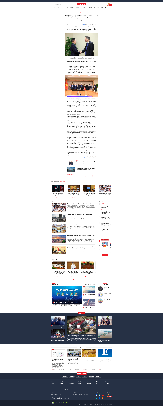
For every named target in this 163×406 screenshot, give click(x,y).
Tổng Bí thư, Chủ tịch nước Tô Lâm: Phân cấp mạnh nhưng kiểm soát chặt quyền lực (73, 272)
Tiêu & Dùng (72, 376)
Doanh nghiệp (90, 7)
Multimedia (55, 284)
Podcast (86, 284)
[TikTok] (109, 1)
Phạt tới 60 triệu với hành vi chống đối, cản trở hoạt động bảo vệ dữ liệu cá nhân (58, 194)
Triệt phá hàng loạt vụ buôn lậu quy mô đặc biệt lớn (104, 326)
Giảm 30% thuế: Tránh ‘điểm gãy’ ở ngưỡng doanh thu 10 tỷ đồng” (80, 246)
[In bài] (67, 24)
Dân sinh (106, 7)
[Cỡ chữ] (69, 24)
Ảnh (51, 389)
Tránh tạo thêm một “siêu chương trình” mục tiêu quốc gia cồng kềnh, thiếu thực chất (59, 272)
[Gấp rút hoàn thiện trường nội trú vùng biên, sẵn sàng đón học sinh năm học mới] (81, 325)
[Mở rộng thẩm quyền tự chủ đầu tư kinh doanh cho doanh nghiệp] (58, 320)
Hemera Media (65, 402)
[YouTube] (107, 1)
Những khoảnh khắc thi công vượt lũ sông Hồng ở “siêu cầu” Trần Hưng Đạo (105, 340)
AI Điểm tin (105, 284)
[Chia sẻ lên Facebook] (89, 24)
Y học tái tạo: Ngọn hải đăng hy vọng (89, 308)
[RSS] (103, 398)
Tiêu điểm (57, 7)
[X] (103, 1)
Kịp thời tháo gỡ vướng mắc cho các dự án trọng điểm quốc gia (79, 203)
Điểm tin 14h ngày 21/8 (107, 288)
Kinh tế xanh (77, 7)
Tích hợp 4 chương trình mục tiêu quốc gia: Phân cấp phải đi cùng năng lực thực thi (87, 272)
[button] (73, 279)
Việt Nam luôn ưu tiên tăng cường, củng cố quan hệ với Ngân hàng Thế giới (85, 162)
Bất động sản (96, 7)
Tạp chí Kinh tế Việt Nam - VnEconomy (106, 403)
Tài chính (66, 7)
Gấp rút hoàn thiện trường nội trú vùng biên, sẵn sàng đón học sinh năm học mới (81, 336)
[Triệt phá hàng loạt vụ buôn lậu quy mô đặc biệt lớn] (105, 320)
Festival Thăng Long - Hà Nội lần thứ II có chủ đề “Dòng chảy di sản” (58, 340)
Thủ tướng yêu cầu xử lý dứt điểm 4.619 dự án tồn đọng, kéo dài (79, 214)
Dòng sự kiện (81, 347)
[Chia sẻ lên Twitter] (90, 24)
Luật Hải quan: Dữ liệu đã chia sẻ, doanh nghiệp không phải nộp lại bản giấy (89, 194)
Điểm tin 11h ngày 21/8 (107, 294)
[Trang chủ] (54, 7)
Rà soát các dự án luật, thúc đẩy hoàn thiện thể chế (105, 218)
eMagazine (93, 284)
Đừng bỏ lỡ (54, 259)
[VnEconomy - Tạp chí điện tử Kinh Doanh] (82, 373)
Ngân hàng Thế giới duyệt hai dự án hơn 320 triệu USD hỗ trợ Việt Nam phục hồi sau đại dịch (85, 169)
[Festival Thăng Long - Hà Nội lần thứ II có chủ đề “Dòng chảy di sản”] (58, 333)
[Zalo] (105, 1)
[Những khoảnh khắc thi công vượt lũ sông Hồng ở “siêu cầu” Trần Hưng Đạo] (105, 333)
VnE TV (83, 284)
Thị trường (84, 7)
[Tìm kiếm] (54, 4)
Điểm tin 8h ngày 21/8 (107, 300)
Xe (78, 376)
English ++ (98, 376)
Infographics (89, 284)
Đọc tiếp (54, 201)
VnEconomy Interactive (103, 358)
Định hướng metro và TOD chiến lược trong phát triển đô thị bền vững (57, 359)
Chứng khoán (65, 376)
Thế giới (102, 7)
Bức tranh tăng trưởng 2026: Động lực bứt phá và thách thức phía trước (81, 235)
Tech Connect (91, 376)
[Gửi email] (92, 24)
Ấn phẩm (105, 235)
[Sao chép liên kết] (94, 24)
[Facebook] (101, 1)
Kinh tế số (72, 7)
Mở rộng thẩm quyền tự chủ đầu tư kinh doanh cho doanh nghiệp (58, 326)
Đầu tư (62, 7)
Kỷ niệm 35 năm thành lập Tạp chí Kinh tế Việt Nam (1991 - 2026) (74, 359)
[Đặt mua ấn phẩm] (109, 4)
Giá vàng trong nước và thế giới (89, 358)
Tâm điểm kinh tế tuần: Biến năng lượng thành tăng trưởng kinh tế (89, 296)
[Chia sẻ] (95, 24)
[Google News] (111, 1)
